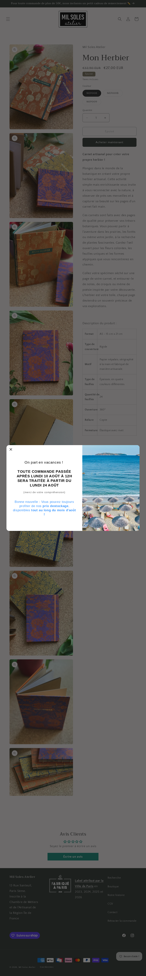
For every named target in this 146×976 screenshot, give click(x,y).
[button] (10, 449)
